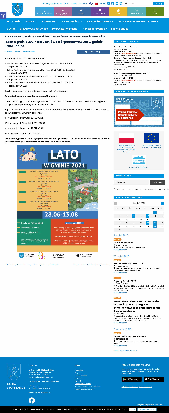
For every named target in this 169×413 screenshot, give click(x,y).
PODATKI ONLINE (119, 28)
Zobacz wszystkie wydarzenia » (125, 350)
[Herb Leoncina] (17, 9)
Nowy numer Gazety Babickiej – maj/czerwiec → (92, 265)
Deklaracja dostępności (34, 28)
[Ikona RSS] (108, 3)
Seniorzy (81, 13)
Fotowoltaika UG (137, 13)
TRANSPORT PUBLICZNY (95, 28)
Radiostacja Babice (44, 13)
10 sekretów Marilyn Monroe (130, 336)
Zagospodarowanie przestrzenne (136, 21)
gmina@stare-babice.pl (44, 377)
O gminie (29, 21)
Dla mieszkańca (81, 375)
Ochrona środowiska (98, 21)
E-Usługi (11, 28)
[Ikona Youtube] (117, 3)
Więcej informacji (120, 250)
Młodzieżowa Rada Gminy (63, 14)
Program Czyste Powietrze (84, 389)
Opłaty (155, 13)
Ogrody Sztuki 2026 (125, 281)
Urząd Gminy (48, 21)
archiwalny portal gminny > (39, 392)
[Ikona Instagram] (121, 3)
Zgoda (132, 409)
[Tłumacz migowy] (90, 3)
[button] (3, 15)
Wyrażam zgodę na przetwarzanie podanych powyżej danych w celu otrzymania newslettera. (140, 189)
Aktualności (14, 21)
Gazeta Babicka (100, 13)
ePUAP (118, 13)
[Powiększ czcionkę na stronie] (68, 3)
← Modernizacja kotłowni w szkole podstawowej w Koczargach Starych (31, 265)
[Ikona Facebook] (112, 3)
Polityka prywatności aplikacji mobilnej (136, 387)
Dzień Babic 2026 (123, 242)
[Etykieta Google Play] (132, 379)
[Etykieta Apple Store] (154, 379)
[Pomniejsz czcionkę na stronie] (65, 3)
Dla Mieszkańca (70, 21)
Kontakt (78, 381)
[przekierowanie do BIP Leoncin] (96, 3)
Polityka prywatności (147, 409)
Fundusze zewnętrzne (64, 28)
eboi (102, 3)
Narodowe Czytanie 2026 (128, 263)
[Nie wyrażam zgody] (166, 409)
